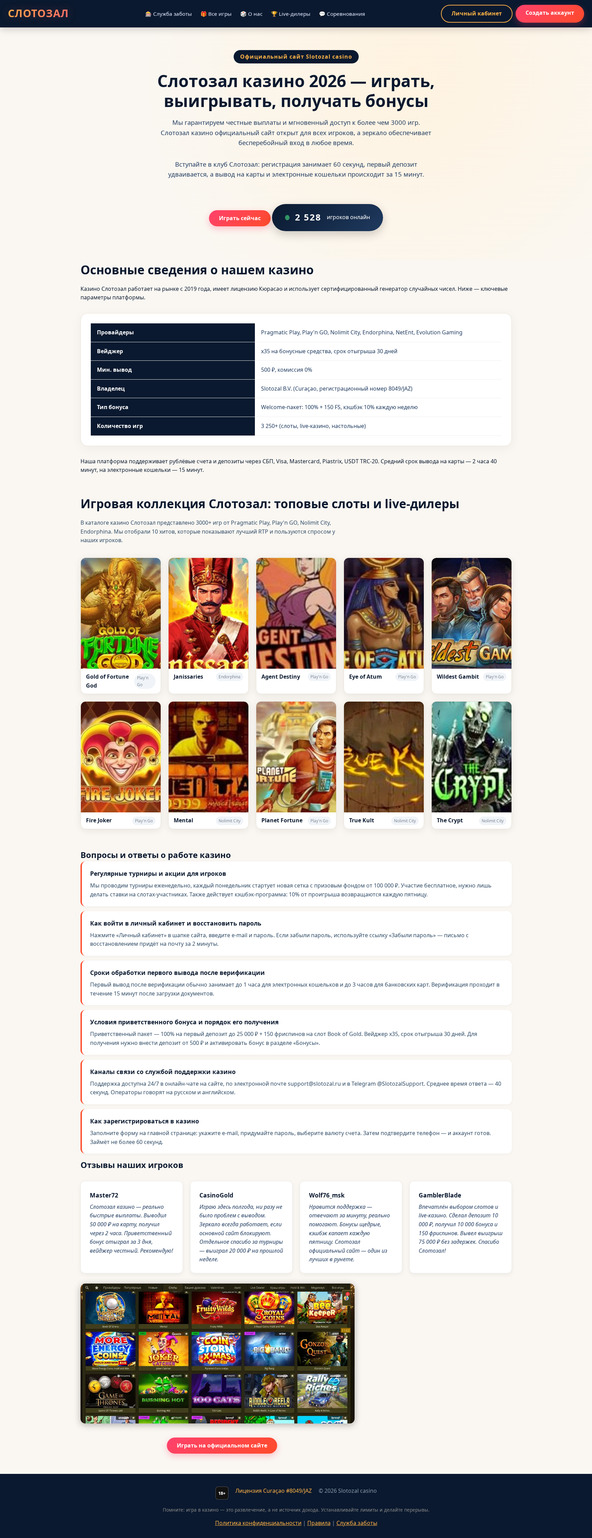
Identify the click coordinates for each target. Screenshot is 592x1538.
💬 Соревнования (342, 13)
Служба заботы (356, 1523)
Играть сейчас (240, 218)
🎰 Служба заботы (168, 13)
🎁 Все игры (216, 13)
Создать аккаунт (550, 12)
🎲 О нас (251, 13)
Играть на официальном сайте (222, 1445)
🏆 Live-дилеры (290, 13)
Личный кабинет (477, 13)
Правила (319, 1523)
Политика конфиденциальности (258, 1523)
